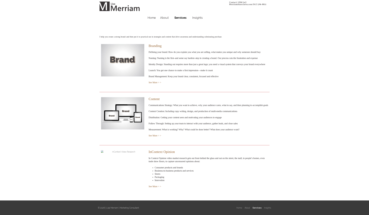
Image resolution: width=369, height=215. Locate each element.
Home (152, 17)
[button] (165, 17)
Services (180, 17)
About (164, 17)
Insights (197, 17)
